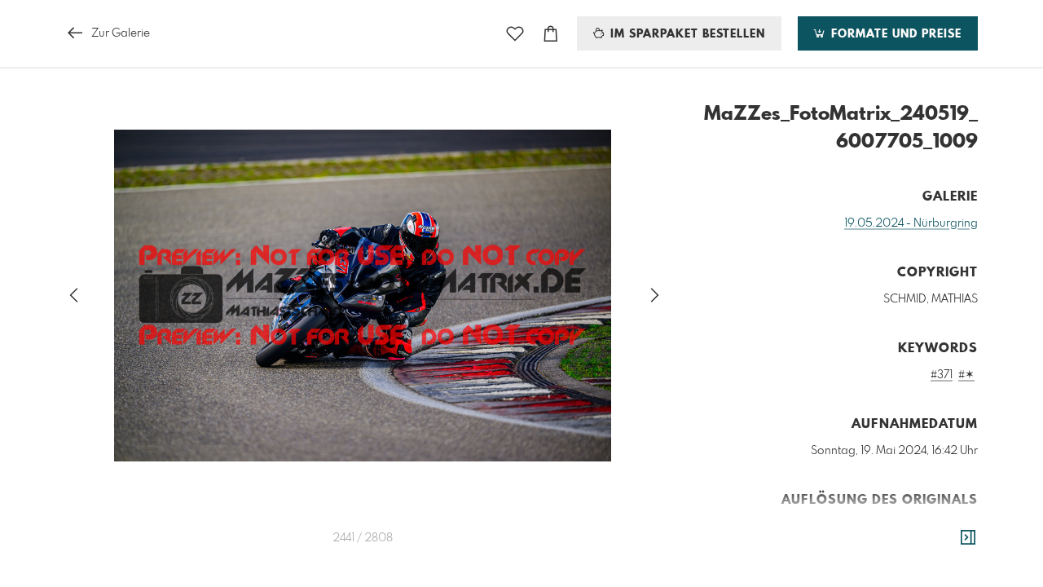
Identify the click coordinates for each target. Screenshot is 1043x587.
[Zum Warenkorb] (551, 34)
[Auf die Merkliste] (515, 34)
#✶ (966, 375)
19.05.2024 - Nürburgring (911, 223)
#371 (942, 375)
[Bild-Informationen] (968, 538)
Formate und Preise (894, 34)
